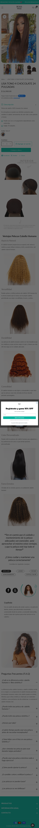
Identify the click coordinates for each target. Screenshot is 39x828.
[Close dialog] (37, 402)
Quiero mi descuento (19, 417)
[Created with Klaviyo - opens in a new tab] (19, 426)
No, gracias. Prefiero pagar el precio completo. (20, 422)
